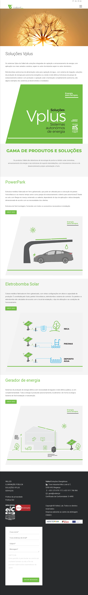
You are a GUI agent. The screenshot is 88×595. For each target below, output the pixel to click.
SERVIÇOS (9, 491)
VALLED (8, 481)
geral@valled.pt (54, 493)
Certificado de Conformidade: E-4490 (59, 496)
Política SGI (9, 500)
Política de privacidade (14, 497)
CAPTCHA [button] (12, 555)
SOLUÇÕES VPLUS (12, 488)
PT (73, 1)
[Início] (16, 7)
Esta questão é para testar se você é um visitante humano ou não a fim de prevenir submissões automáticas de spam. (24, 561)
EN (76, 1)
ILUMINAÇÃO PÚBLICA (14, 484)
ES (80, 1)
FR (78, 1)
